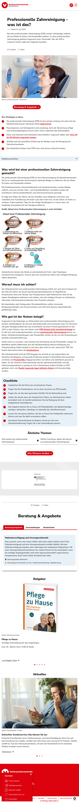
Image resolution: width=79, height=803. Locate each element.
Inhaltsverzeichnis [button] (10, 158)
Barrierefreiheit (66, 798)
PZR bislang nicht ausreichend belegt (55, 329)
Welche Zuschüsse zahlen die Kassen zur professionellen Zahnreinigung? (56, 440)
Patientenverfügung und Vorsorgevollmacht (26, 537)
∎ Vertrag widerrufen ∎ (49, 801)
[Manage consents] (74, 798)
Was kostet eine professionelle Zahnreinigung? (15, 440)
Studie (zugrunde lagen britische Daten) (36, 368)
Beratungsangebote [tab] (13, 527)
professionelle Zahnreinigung (53, 332)
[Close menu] (31, 774)
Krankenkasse (33, 350)
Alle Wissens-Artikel (38, 453)
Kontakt (41, 798)
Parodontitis (20, 360)
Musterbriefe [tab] (48, 527)
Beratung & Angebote (25, 107)
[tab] (34, 664)
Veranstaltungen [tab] (33, 527)
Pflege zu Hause (10, 639)
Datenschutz (52, 798)
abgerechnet (45, 124)
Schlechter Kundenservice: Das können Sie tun (24, 734)
